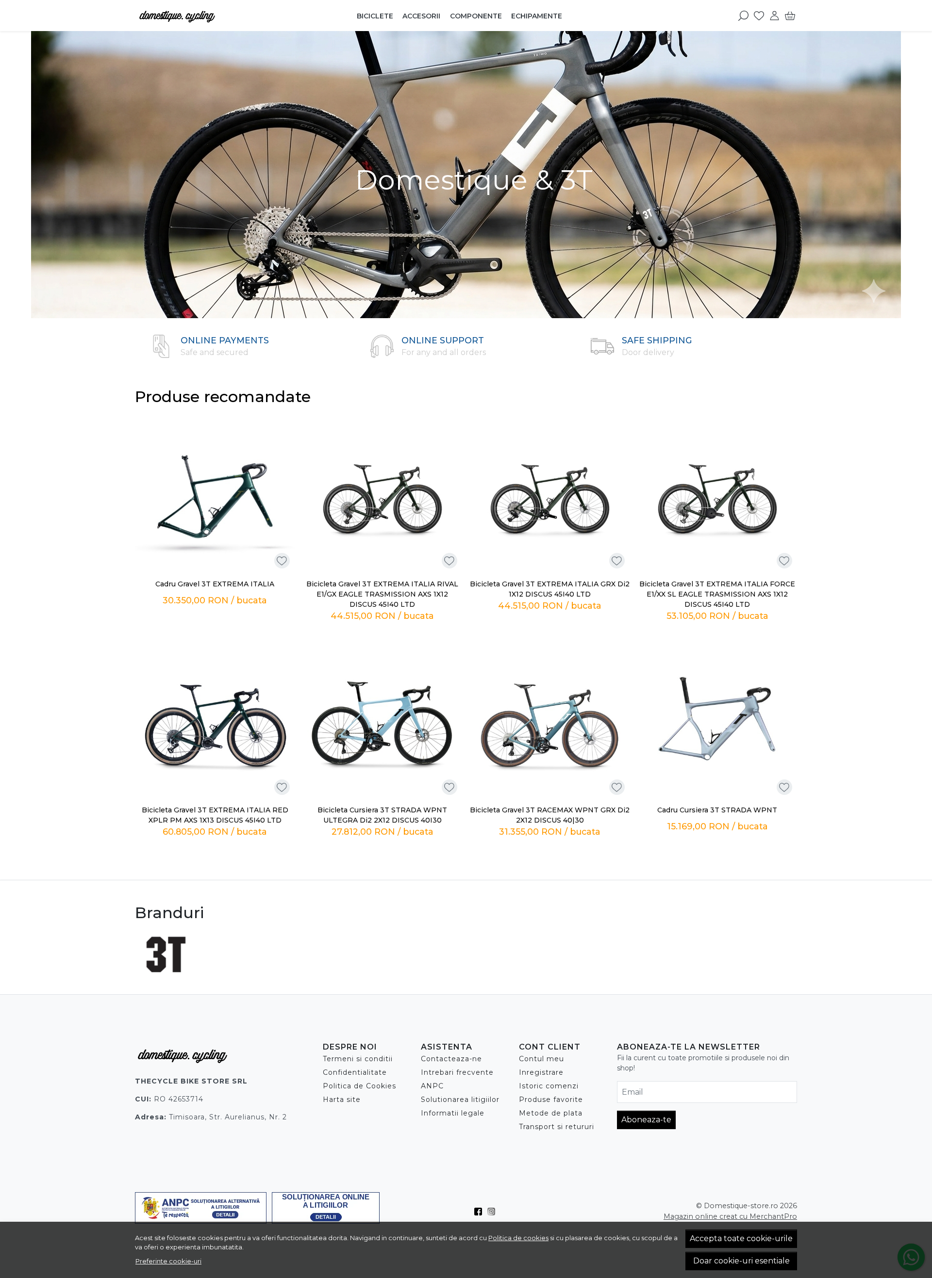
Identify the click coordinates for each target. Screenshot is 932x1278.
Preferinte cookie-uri (168, 1261)
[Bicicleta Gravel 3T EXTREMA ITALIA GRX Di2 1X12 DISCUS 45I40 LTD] (550, 494)
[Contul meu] (774, 15)
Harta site (342, 1099)
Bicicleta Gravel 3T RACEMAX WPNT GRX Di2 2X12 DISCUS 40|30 (550, 815)
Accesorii (421, 16)
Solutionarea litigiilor (460, 1099)
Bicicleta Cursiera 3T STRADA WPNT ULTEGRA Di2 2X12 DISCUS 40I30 (382, 815)
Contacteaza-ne (451, 1058)
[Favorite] (759, 15)
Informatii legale (452, 1113)
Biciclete (375, 16)
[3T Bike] (166, 972)
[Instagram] (493, 1211)
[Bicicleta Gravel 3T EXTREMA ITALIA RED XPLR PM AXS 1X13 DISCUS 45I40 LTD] (215, 720)
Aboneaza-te (646, 1119)
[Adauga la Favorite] (282, 561)
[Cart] (790, 15)
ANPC (432, 1086)
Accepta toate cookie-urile (741, 1238)
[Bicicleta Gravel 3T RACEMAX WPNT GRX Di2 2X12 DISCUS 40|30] (550, 720)
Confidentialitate (355, 1072)
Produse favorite (551, 1099)
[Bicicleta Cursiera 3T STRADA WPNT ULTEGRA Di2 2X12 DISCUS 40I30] (382, 720)
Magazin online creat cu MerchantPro (730, 1216)
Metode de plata (550, 1113)
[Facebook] (480, 1211)
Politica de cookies (518, 1238)
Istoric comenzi (549, 1086)
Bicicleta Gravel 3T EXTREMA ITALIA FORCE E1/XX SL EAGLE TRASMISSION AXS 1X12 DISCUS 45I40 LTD (717, 594)
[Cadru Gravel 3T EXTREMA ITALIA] (215, 494)
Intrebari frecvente (457, 1072)
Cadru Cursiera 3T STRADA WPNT (717, 810)
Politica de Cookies (359, 1086)
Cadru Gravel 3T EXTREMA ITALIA (214, 584)
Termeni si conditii (358, 1058)
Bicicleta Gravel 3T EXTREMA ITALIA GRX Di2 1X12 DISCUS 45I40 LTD (550, 589)
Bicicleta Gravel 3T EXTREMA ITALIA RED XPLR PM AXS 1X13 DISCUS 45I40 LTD (215, 815)
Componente (476, 16)
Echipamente (536, 16)
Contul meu (541, 1058)
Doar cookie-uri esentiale (741, 1260)
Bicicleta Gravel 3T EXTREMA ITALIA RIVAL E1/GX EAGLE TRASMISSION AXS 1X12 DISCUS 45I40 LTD (382, 594)
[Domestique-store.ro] (196, 15)
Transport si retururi (556, 1126)
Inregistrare (541, 1072)
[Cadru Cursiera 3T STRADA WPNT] (717, 720)
